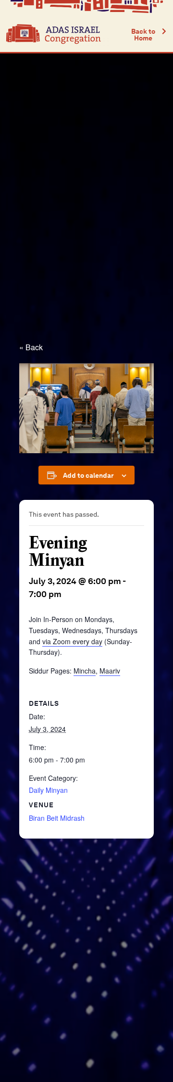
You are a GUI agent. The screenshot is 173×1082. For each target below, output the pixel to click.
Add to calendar (88, 475)
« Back (31, 347)
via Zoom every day (72, 641)
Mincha (85, 670)
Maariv (109, 670)
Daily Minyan (48, 790)
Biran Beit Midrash (57, 818)
